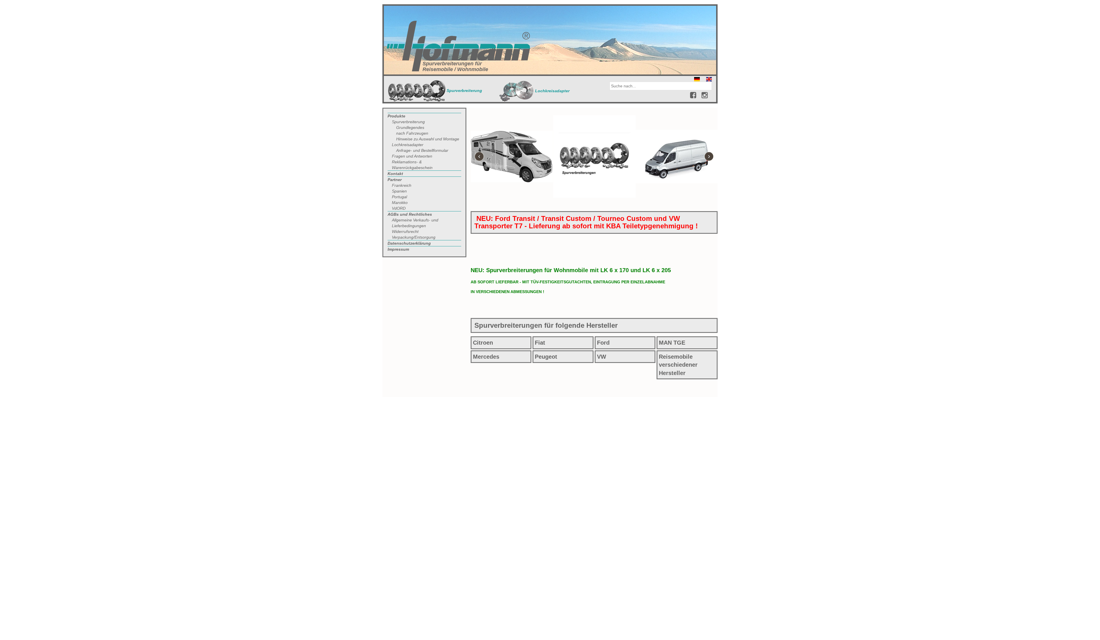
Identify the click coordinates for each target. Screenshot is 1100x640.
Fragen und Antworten (412, 156)
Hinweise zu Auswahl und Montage (427, 139)
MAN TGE (672, 342)
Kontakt (395, 173)
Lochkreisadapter (551, 91)
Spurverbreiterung (463, 90)
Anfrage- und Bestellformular (422, 150)
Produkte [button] (396, 116)
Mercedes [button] (486, 357)
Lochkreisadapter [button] (407, 144)
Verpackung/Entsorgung (413, 237)
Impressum (398, 249)
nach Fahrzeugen (412, 133)
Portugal (399, 197)
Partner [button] (395, 179)
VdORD (399, 208)
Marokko (400, 202)
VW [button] (601, 357)
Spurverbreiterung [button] (408, 121)
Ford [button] (603, 342)
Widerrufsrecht (405, 231)
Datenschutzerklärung (409, 243)
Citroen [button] (483, 342)
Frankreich (401, 185)
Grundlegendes (410, 127)
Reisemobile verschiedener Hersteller (678, 365)
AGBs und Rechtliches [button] (410, 214)
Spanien (399, 191)
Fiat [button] (540, 342)
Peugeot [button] (546, 357)
